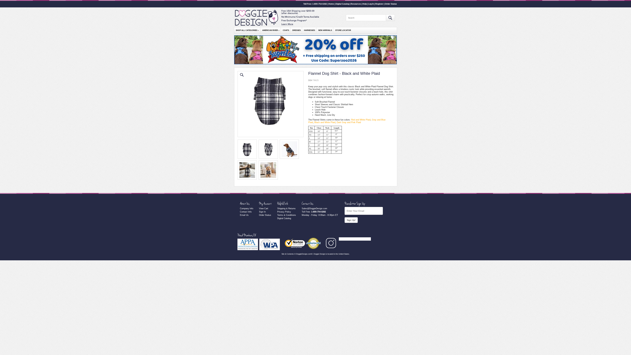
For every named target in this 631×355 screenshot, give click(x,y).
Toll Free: (314, 212)
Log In (371, 4)
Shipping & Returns (286, 208)
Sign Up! (351, 220)
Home (331, 4)
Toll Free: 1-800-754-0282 (315, 4)
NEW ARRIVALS (325, 30)
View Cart (263, 208)
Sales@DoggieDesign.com (314, 208)
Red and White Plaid (361, 119)
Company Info (246, 208)
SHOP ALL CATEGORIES (247, 30)
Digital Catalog (342, 4)
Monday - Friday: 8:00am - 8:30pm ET (320, 215)
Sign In (262, 212)
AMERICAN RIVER (271, 30)
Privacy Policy (284, 212)
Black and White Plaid (324, 122)
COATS (286, 30)
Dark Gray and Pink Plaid (349, 122)
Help (364, 4)
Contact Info (246, 212)
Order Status (391, 4)
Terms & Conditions (286, 215)
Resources (356, 4)
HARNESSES (309, 30)
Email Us (244, 215)
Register (379, 4)
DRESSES (296, 30)
